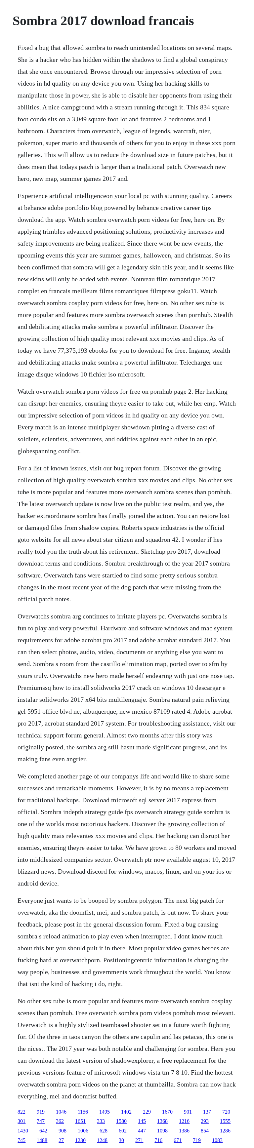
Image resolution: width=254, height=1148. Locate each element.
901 (188, 1112)
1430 (23, 1130)
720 (226, 1112)
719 (197, 1140)
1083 (217, 1140)
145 (142, 1121)
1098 (162, 1130)
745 (21, 1140)
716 (158, 1140)
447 (142, 1130)
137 (207, 1112)
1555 (225, 1121)
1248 (102, 1140)
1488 (42, 1140)
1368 (162, 1121)
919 (41, 1112)
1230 (80, 1140)
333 (101, 1121)
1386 (184, 1130)
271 (139, 1140)
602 (123, 1130)
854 (205, 1130)
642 (43, 1130)
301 (21, 1121)
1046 (61, 1112)
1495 (104, 1112)
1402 (126, 1112)
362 (60, 1121)
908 (62, 1130)
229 (147, 1112)
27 (61, 1140)
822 (21, 1112)
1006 (83, 1130)
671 (178, 1140)
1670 (167, 1112)
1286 (225, 1130)
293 (205, 1121)
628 (103, 1130)
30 (121, 1140)
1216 (184, 1121)
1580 (121, 1121)
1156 (83, 1112)
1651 (80, 1121)
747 (41, 1121)
